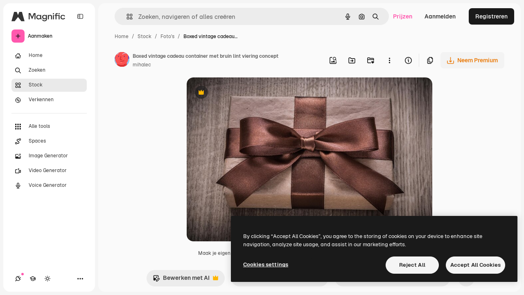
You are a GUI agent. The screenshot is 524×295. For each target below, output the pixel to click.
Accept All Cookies (475, 264)
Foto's (167, 36)
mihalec (142, 64)
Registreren (491, 16)
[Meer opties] (389, 60)
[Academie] (32, 278)
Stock (144, 36)
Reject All (412, 264)
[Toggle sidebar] (80, 16)
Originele (240, 93)
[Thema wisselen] (47, 278)
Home (122, 36)
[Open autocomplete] (126, 17)
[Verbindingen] (18, 278)
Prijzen (402, 16)
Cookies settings (265, 264)
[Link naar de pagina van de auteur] (122, 60)
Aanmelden (440, 16)
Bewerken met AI (181, 280)
